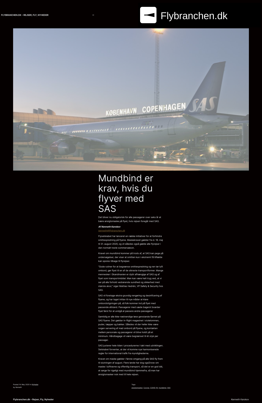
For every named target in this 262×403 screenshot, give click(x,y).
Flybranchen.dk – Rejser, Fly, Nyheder (24, 15)
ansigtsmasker (137, 388)
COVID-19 (154, 388)
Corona (146, 388)
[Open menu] (93, 15)
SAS (168, 388)
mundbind (162, 388)
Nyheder (35, 384)
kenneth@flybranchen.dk (111, 230)
